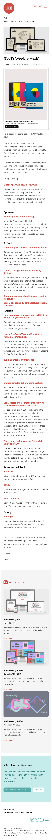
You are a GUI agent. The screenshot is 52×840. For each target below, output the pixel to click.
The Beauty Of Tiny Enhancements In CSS (26, 247)
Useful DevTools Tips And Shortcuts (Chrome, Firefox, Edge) (23, 335)
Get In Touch (9, 809)
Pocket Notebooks (18, 833)
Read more (8, 638)
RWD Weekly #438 (13, 721)
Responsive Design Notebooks (17, 812)
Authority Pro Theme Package (19, 216)
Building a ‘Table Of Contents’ (19, 360)
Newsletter (44, 64)
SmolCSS (8, 471)
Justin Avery (34, 830)
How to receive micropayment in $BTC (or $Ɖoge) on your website (26, 316)
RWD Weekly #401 (13, 619)
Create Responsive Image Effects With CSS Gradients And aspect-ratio (24, 404)
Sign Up (38, 790)
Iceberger (9, 516)
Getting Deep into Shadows (20, 184)
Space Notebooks (41, 833)
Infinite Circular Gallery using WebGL (23, 383)
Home (6, 21)
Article (13, 21)
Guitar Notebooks (12, 835)
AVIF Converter (12, 498)
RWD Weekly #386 (13, 670)
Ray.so (7, 485)
